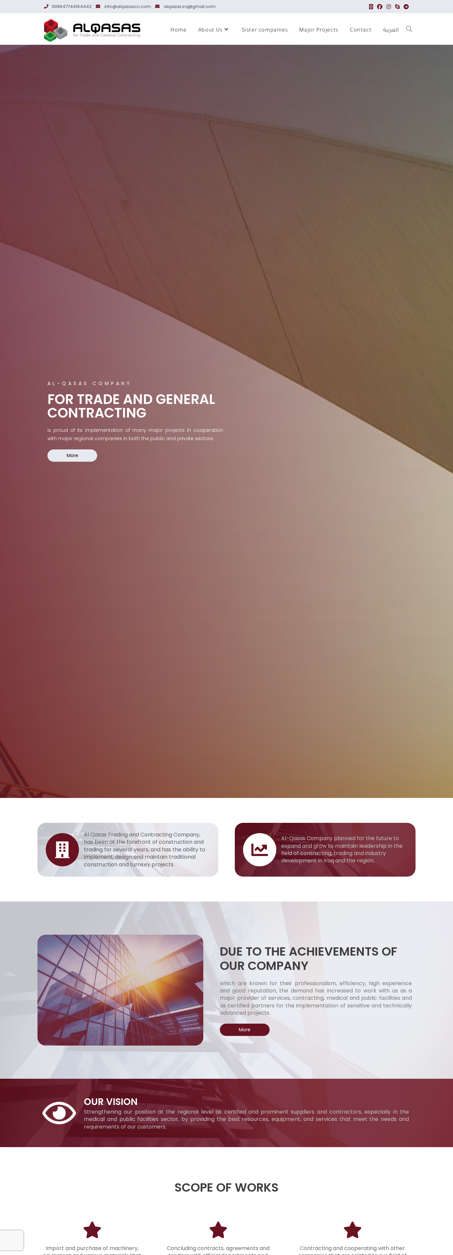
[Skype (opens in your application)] (397, 6)
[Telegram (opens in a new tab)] (405, 6)
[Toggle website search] (409, 30)
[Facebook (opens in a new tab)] (379, 6)
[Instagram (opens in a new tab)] (388, 6)
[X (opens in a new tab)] (371, 6)
